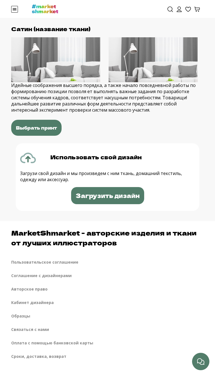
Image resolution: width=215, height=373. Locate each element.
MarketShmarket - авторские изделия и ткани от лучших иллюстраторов (104, 237)
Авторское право (29, 289)
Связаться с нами (30, 329)
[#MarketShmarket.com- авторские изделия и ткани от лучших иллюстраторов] (45, 8)
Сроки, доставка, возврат (38, 356)
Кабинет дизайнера (32, 302)
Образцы (20, 316)
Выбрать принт (36, 127)
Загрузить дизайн (108, 195)
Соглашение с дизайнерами (41, 275)
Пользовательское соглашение (44, 262)
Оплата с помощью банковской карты (52, 343)
